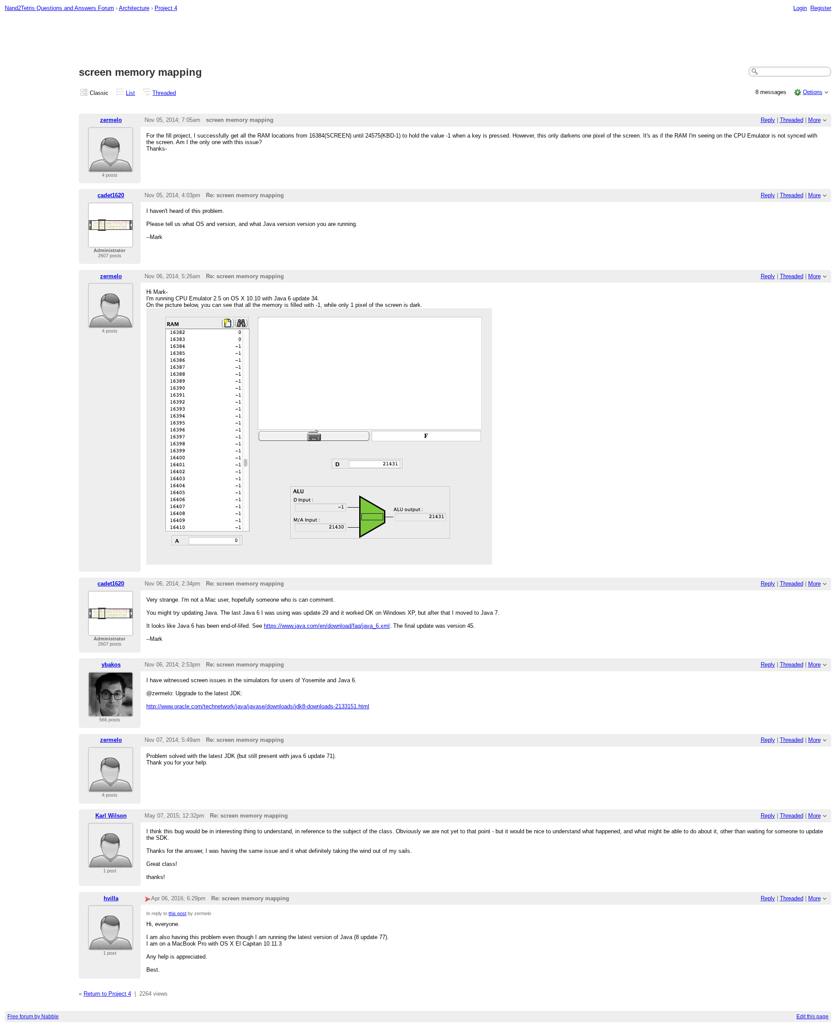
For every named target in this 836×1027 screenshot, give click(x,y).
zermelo (111, 120)
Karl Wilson (111, 815)
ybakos (111, 664)
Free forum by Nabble (33, 1017)
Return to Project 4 (107, 993)
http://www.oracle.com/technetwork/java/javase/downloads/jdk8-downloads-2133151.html (257, 706)
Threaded (164, 93)
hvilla (111, 898)
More (814, 120)
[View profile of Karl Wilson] (110, 862)
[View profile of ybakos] (110, 711)
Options (813, 92)
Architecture (134, 8)
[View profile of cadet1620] (110, 242)
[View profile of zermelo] (110, 167)
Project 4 (166, 8)
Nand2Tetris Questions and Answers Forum (59, 8)
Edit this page (812, 1017)
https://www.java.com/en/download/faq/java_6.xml (327, 626)
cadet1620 (111, 195)
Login (800, 8)
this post (177, 913)
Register (820, 8)
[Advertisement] (418, 39)
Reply (768, 120)
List (130, 93)
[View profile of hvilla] (110, 945)
